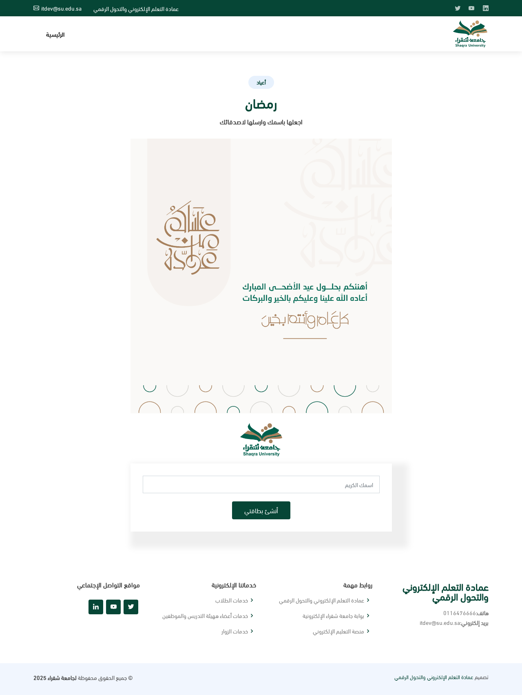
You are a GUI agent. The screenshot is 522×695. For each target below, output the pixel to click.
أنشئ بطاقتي (261, 510)
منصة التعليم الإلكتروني (338, 631)
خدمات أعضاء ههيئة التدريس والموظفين (205, 615)
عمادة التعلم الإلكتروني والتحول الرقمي (321, 600)
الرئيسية (55, 33)
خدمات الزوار (234, 631)
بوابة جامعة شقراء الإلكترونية (333, 615)
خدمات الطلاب (231, 600)
